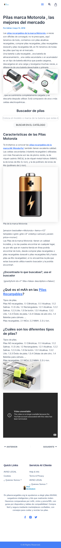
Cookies (7, 476)
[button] (42, 4)
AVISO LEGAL (35, 480)
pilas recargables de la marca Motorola (26, 33)
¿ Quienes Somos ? (38, 484)
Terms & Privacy (36, 476)
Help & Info (34, 472)
